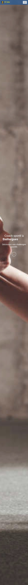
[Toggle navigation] (25, 2)
